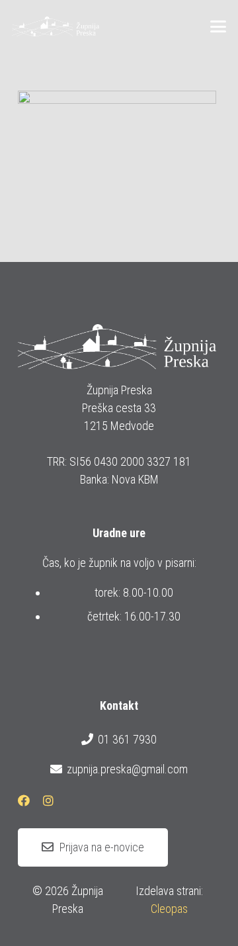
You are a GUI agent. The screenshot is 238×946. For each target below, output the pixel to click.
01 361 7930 (127, 739)
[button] (218, 26)
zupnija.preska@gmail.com (127, 769)
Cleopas (169, 909)
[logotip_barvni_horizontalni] (55, 26)
